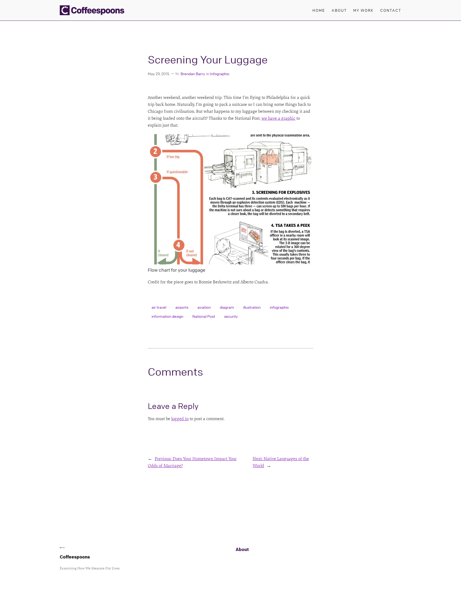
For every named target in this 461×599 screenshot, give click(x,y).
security (231, 316)
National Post (203, 316)
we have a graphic (278, 118)
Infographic (219, 73)
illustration (252, 307)
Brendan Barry (193, 73)
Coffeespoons (75, 557)
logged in (180, 418)
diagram (227, 307)
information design (167, 316)
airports (181, 307)
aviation (204, 307)
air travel (159, 307)
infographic (279, 307)
